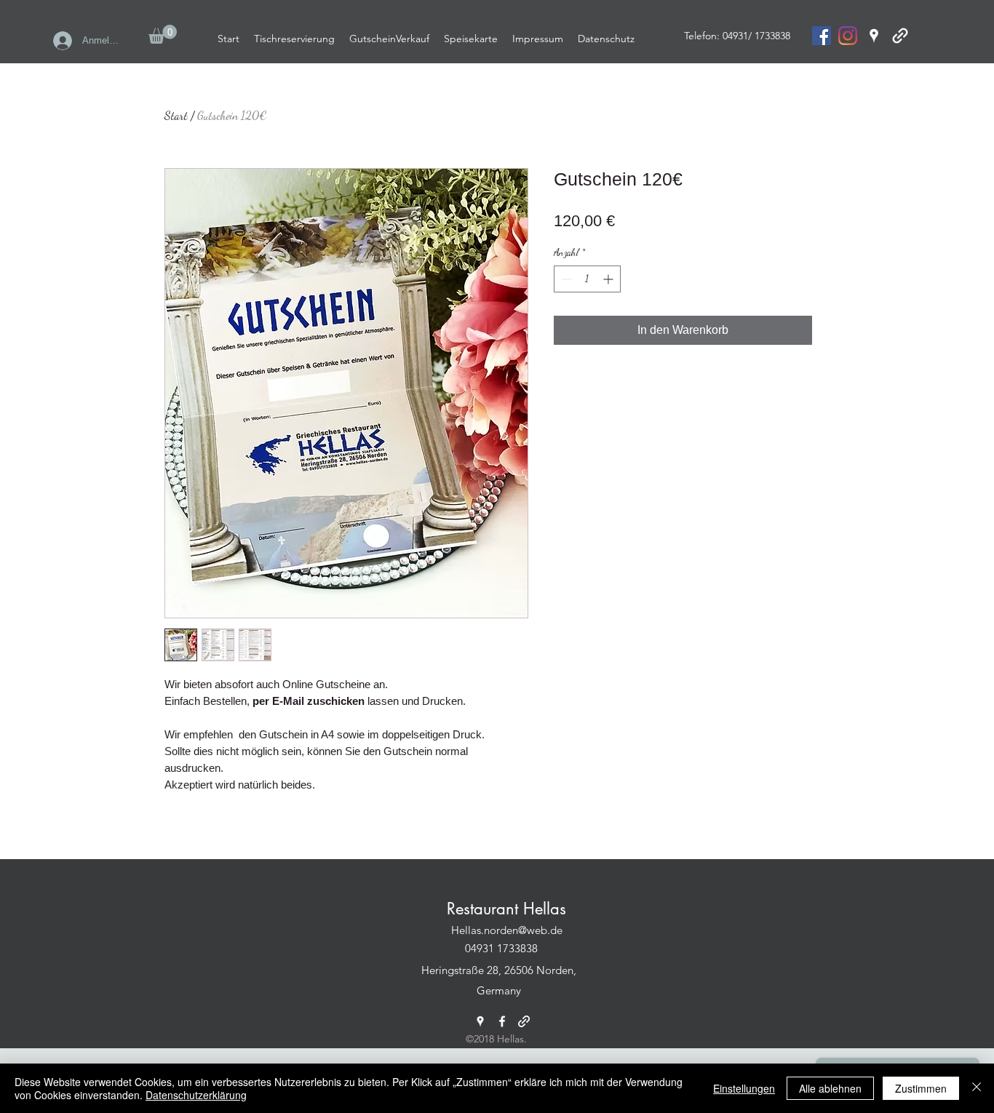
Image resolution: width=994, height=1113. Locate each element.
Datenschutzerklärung (196, 1095)
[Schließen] (976, 1088)
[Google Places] (873, 35)
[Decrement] (565, 279)
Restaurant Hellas (506, 908)
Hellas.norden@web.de (506, 930)
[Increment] (609, 279)
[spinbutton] (587, 279)
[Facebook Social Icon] (821, 35)
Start (176, 115)
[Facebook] (502, 1021)
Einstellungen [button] (744, 1088)
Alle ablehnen (830, 1088)
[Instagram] (847, 35)
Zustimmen (921, 1088)
